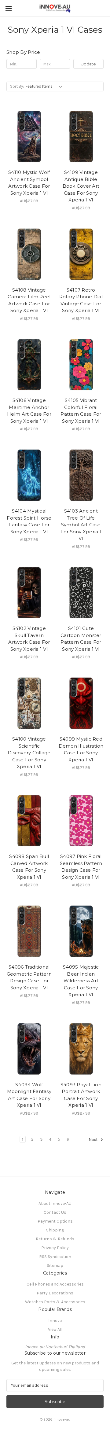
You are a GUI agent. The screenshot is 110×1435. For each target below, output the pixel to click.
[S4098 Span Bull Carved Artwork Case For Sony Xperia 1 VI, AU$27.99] (29, 820)
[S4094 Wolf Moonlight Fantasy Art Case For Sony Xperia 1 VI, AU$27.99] (29, 1048)
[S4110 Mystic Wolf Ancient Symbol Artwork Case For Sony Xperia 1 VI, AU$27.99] (29, 136)
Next (94, 1139)
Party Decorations (55, 1293)
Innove (55, 1320)
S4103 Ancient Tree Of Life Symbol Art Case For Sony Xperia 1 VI (81, 524)
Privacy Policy (55, 1247)
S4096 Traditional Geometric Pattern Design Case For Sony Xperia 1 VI (29, 977)
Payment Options (55, 1221)
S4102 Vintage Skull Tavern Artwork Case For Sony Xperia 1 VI (29, 638)
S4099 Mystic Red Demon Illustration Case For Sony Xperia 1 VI (81, 749)
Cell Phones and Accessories (55, 1284)
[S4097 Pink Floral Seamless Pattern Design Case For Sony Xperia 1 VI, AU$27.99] (81, 820)
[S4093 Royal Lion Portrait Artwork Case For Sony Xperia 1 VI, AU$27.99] (81, 1048)
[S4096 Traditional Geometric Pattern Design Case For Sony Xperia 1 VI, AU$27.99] (29, 930)
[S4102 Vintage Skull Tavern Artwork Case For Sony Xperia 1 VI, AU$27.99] (29, 592)
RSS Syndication (55, 1256)
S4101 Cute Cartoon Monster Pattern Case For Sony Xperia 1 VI (81, 638)
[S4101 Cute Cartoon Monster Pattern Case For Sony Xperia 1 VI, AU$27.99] (81, 592)
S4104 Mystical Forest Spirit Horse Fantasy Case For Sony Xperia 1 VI (29, 521)
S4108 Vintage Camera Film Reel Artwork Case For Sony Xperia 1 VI (29, 300)
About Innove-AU (55, 1203)
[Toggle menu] (8, 8)
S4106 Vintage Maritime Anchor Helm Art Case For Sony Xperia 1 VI (29, 410)
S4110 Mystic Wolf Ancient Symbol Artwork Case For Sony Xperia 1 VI (29, 182)
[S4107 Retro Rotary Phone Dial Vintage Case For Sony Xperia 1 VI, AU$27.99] (81, 253)
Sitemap (55, 1265)
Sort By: (17, 86)
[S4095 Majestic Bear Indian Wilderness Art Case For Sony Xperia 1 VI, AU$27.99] (81, 930)
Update (88, 63)
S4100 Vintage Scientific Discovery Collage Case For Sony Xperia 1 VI (29, 752)
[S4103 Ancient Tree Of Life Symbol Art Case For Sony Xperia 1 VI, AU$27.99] (81, 474)
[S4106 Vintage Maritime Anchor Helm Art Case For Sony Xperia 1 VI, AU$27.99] (29, 364)
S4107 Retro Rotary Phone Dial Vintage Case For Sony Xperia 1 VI (81, 300)
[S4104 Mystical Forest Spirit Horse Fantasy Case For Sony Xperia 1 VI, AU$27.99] (29, 474)
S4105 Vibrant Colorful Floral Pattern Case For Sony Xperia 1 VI (81, 410)
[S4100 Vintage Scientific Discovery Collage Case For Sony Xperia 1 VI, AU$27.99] (29, 702)
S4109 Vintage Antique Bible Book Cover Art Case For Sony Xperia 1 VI (81, 186)
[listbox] (45, 86)
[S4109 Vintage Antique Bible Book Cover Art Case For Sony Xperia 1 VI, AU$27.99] (81, 136)
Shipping (55, 1230)
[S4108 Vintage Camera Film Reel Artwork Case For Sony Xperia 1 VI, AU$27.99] (29, 253)
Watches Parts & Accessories (55, 1301)
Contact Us (55, 1212)
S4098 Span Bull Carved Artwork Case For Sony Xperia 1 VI (29, 866)
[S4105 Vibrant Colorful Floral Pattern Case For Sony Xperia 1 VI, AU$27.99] (81, 364)
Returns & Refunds (55, 1239)
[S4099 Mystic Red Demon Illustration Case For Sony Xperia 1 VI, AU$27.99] (81, 702)
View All (55, 1329)
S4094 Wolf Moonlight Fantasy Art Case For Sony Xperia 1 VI (29, 1095)
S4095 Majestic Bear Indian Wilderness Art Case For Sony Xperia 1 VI (81, 980)
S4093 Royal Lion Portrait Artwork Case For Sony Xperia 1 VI (81, 1095)
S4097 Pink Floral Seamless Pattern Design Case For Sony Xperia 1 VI (81, 866)
